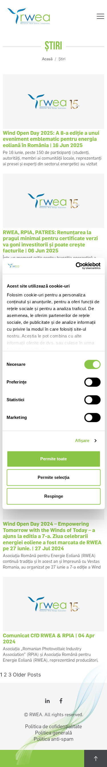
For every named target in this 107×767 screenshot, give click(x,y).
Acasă (47, 59)
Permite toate (53, 458)
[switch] (92, 382)
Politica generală (53, 733)
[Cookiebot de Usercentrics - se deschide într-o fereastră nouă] (76, 266)
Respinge (53, 496)
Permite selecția (53, 477)
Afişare (82, 440)
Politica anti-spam (53, 739)
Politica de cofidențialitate (53, 726)
